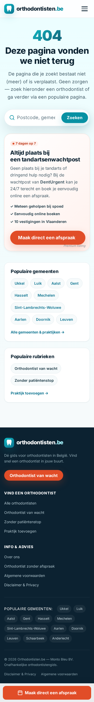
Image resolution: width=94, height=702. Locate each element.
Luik (38, 283)
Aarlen (20, 319)
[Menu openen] (84, 8)
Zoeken (75, 117)
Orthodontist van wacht (36, 368)
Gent (74, 283)
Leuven (66, 319)
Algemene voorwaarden (24, 575)
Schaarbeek (35, 638)
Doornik (43, 319)
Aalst (56, 283)
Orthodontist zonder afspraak (29, 566)
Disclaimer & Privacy (21, 585)
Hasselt (21, 295)
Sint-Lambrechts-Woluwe (38, 307)
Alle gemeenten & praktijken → (37, 332)
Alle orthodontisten (20, 503)
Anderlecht (60, 638)
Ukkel (20, 283)
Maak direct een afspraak (46, 237)
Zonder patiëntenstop (34, 380)
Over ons (12, 557)
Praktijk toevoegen (20, 531)
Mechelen (46, 295)
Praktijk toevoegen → (29, 393)
